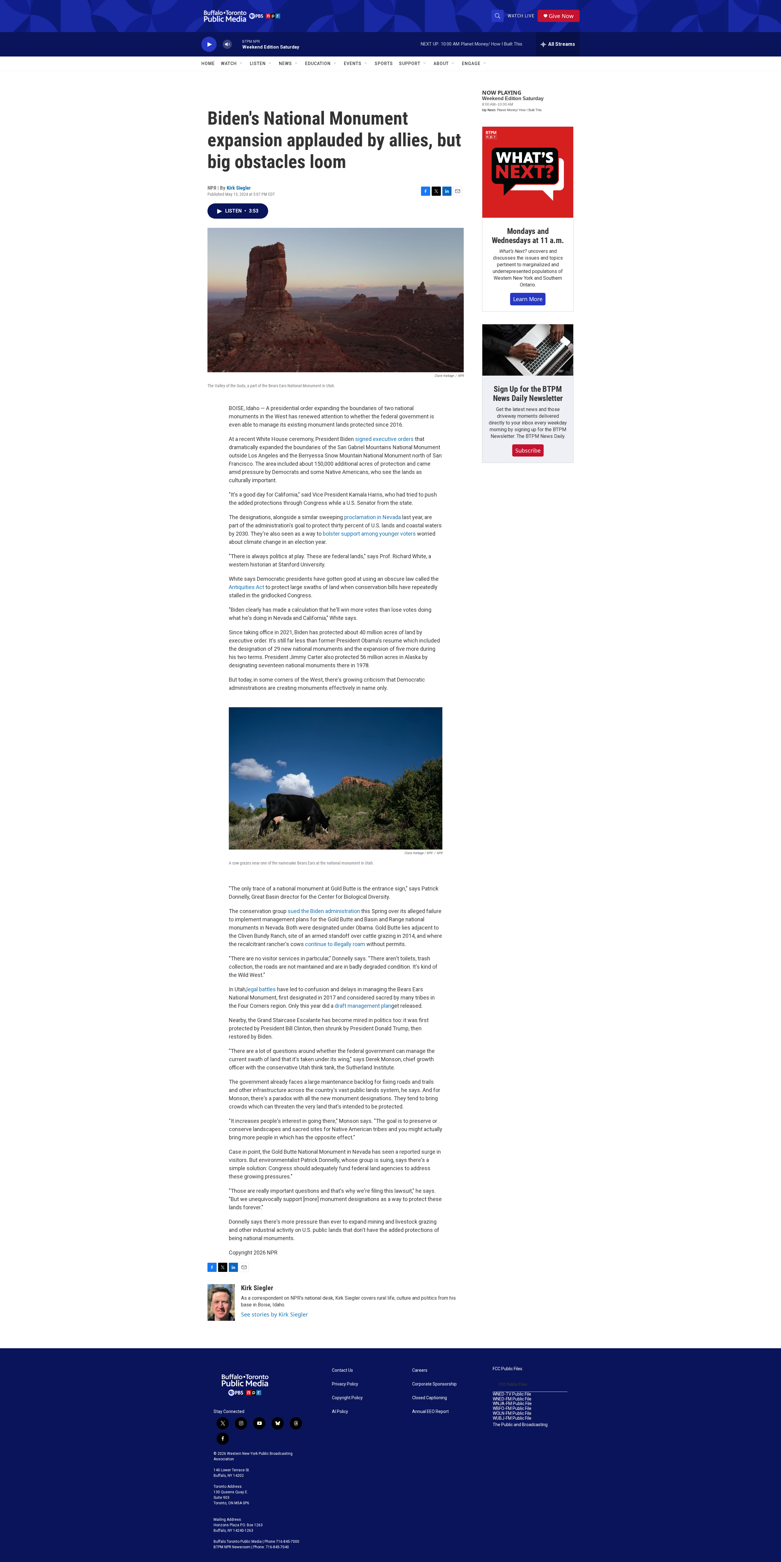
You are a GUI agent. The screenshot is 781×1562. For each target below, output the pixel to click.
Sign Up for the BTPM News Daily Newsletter (528, 393)
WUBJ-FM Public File (512, 1418)
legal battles (261, 989)
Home (208, 63)
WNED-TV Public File (512, 1394)
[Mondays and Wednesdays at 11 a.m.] (527, 172)
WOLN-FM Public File (512, 1413)
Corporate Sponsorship (434, 1384)
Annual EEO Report (430, 1411)
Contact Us (342, 1370)
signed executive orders (384, 439)
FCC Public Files (507, 1369)
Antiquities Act (246, 587)
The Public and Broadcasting (520, 1424)
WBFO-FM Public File (512, 1408)
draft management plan (363, 1006)
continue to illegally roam (335, 944)
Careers (419, 1370)
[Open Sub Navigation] (241, 63)
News (285, 63)
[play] (209, 44)
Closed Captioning (429, 1398)
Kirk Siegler (239, 188)
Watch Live (521, 15)
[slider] (237, 44)
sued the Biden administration (324, 911)
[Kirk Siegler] (221, 1302)
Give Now (561, 16)
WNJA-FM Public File (512, 1403)
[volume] (227, 44)
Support (409, 63)
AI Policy (340, 1411)
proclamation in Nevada (372, 517)
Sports (384, 63)
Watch (229, 63)
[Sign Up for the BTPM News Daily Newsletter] (527, 350)
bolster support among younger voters (369, 533)
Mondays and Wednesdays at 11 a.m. (528, 236)
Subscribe (528, 450)
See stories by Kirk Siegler (274, 1314)
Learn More (527, 299)
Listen (258, 63)
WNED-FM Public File (512, 1399)
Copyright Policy (347, 1398)
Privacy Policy (345, 1384)
